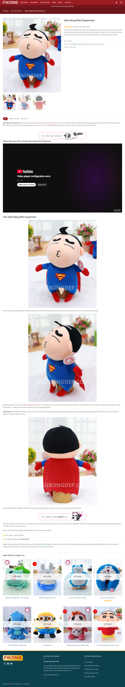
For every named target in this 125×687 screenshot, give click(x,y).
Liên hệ (68, 2)
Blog (60, 2)
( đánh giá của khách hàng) (81, 27)
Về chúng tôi (88, 662)
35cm (68, 47)
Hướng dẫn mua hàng (91, 666)
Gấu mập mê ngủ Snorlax (77, 598)
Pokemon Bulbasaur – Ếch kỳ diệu (17, 598)
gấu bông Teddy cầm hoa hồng (100, 544)
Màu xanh (72, 47)
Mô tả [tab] (5, 118)
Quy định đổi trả (89, 677)
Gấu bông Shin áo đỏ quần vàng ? (108, 645)
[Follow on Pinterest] (7, 663)
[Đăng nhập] (116, 2)
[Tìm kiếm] (121, 2)
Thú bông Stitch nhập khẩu (17, 645)
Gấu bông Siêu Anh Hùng (96, 44)
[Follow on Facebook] (4, 663)
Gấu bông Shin (16, 11)
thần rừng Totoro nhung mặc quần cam (40, 547)
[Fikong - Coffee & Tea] (10, 2)
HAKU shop (46, 544)
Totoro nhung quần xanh (47, 598)
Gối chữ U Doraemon (108, 598)
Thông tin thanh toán (91, 669)
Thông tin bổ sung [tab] (14, 118)
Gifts (54, 2)
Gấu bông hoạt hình (84, 44)
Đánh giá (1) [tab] (24, 118)
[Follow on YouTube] (11, 663)
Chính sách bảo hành (91, 673)
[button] (5, 90)
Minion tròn (47, 645)
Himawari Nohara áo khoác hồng (78, 645)
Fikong (5, 11)
